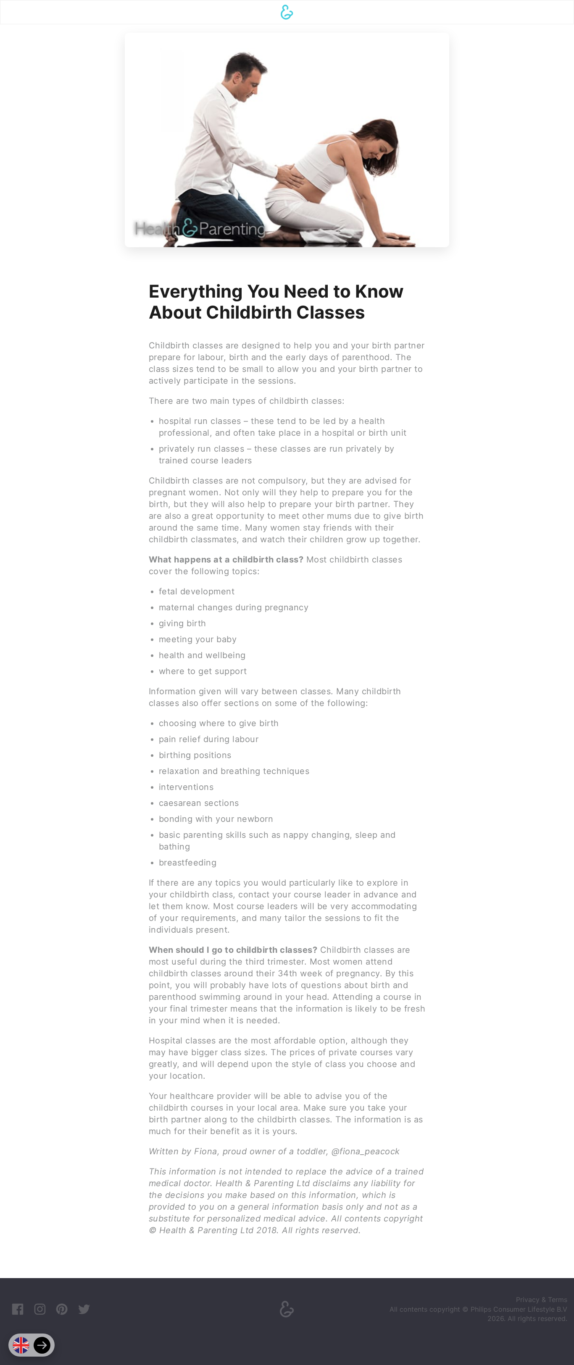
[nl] (42, 1345)
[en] (21, 1345)
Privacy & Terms (541, 1299)
